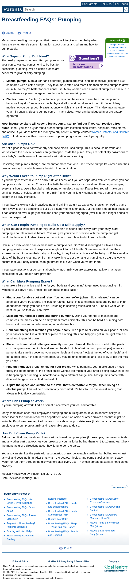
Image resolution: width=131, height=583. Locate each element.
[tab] (119, 487)
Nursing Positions (57, 498)
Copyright (114, 561)
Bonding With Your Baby (19, 531)
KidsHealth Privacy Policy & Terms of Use (68, 561)
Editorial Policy (20, 561)
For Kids (106, 4)
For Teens (121, 4)
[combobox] (73, 9)
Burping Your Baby (58, 519)
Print (25, 32)
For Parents (89, 4)
